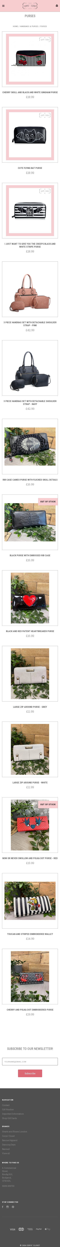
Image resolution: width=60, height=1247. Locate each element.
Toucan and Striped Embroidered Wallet (30, 934)
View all (6, 1153)
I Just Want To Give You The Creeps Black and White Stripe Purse (30, 245)
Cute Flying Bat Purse (30, 168)
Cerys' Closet (8, 1136)
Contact (5, 1105)
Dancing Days (8, 1144)
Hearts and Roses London (14, 1131)
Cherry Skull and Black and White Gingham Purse (30, 92)
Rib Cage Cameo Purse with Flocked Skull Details (30, 479)
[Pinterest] (13, 1207)
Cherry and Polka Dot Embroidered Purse (30, 1009)
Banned (6, 1149)
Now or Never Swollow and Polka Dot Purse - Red (30, 858)
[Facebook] (2, 1207)
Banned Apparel (9, 1140)
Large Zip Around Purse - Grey (30, 706)
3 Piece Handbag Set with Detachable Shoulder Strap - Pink (30, 324)
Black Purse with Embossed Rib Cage (30, 555)
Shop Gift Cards (9, 1118)
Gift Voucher (8, 1109)
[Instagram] (7, 1207)
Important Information (13, 1113)
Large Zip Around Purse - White (30, 782)
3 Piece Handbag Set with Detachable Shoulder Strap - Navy (30, 402)
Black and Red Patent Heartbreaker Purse (30, 631)
